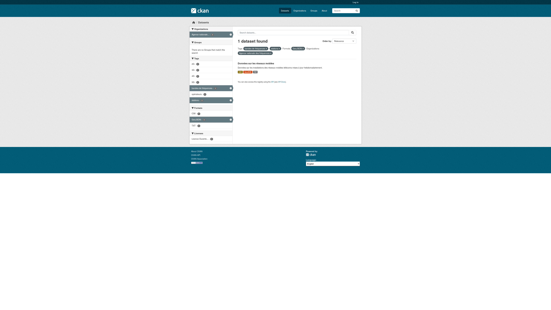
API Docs (281, 82)
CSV (240, 72)
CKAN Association (199, 158)
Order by (327, 41)
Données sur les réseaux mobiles (256, 63)
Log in (355, 2)
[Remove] (266, 49)
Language (311, 159)
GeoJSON (247, 72)
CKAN (311, 154)
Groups (314, 10)
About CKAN (196, 151)
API (272, 82)
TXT (255, 72)
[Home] (193, 22)
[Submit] (357, 10)
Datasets (285, 10)
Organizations (299, 10)
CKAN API (195, 155)
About (324, 10)
